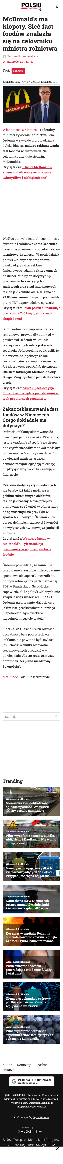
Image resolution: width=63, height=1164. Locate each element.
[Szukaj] (57, 7)
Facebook (43, 1065)
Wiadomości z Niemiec (18, 61)
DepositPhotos (41, 1117)
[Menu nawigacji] (7, 7)
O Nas (7, 1065)
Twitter (8, 1070)
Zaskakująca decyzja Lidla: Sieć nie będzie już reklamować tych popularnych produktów (31, 393)
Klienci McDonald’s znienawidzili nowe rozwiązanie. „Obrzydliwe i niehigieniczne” (27, 172)
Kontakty (24, 1065)
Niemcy (18, 70)
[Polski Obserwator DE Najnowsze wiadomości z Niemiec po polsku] (31, 6)
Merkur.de (10, 677)
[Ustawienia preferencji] (59, 873)
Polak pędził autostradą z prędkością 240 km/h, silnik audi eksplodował (31, 313)
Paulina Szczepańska (21, 56)
